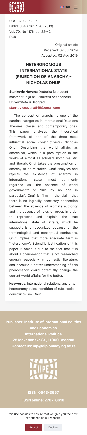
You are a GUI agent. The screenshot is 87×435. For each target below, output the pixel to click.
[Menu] (75, 7)
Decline (53, 427)
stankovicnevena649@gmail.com (34, 108)
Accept (33, 427)
